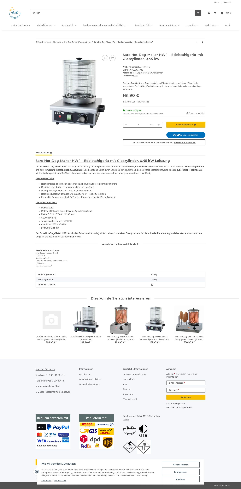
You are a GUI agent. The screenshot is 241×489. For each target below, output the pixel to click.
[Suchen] (198, 13)
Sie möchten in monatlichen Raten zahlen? (164, 142)
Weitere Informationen (185, 142)
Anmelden (186, 397)
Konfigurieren (180, 472)
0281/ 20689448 (55, 380)
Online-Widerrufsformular (135, 374)
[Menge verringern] (126, 124)
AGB (125, 384)
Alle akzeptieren (180, 464)
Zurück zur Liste (44, 42)
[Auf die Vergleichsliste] (105, 58)
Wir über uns (85, 374)
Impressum (46, 480)
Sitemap (126, 389)
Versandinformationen (89, 384)
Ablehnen (180, 479)
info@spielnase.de (60, 391)
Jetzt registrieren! (184, 407)
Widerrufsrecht (130, 399)
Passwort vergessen (175, 403)
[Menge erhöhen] (159, 124)
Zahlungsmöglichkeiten (90, 379)
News (217, 2)
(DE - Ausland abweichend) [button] (153, 113)
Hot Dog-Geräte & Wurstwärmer (148, 72)
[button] (209, 13)
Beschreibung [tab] (44, 152)
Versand (145, 101)
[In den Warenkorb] (38, 51)
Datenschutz (60, 480)
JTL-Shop (226, 485)
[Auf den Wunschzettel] (112, 58)
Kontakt (227, 2)
